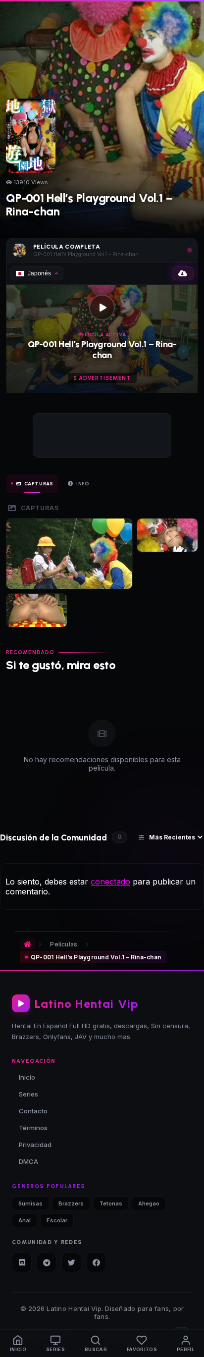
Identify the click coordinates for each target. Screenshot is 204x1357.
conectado (110, 882)
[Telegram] (46, 1262)
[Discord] (22, 1262)
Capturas (38, 483)
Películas (63, 944)
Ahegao (148, 1203)
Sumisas (30, 1203)
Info (82, 483)
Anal (24, 1220)
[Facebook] (96, 1262)
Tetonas (111, 1203)
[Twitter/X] (71, 1262)
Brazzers (71, 1203)
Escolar (57, 1220)
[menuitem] (18, 1343)
